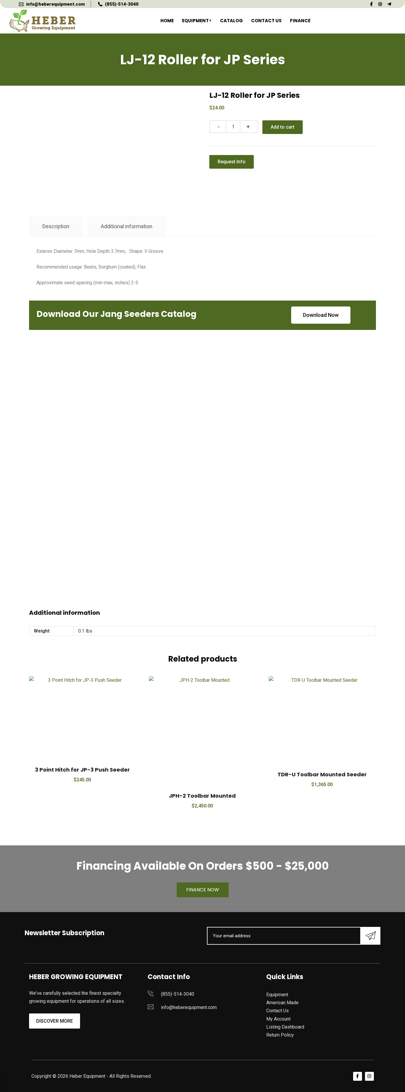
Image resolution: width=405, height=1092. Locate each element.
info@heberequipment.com (55, 4)
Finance (300, 20)
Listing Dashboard (285, 1027)
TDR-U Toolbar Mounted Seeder (322, 774)
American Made (282, 1002)
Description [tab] (55, 226)
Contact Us (266, 20)
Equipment (195, 20)
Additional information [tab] (126, 226)
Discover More (54, 1021)
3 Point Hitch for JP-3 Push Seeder (82, 769)
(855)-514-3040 (121, 4)
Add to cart (282, 127)
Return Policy (280, 1035)
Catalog (231, 20)
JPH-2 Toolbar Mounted (202, 795)
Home (167, 20)
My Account (278, 1019)
